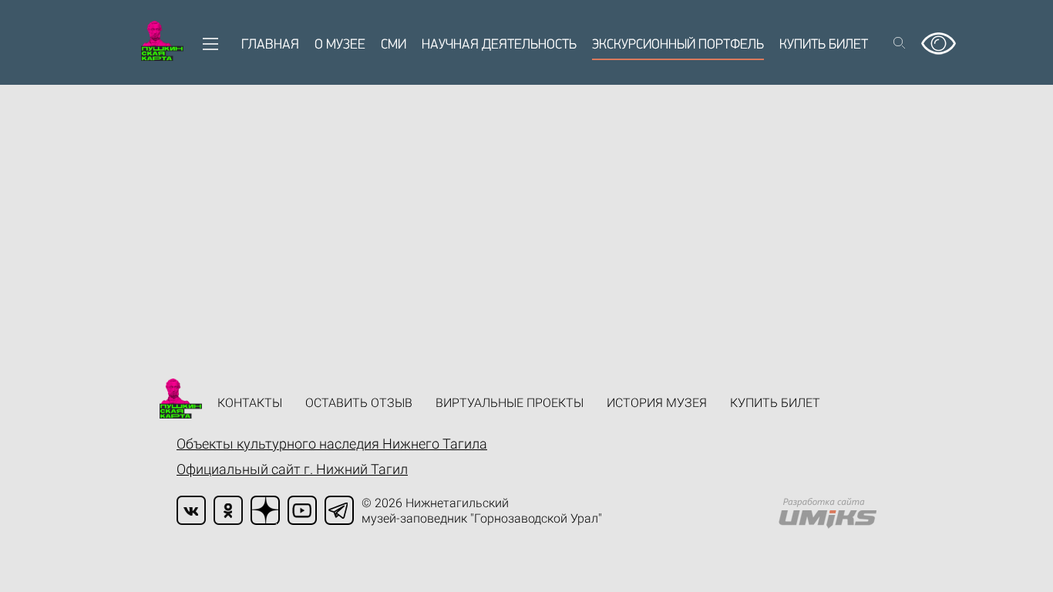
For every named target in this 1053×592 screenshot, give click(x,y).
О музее (340, 45)
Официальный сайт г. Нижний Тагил (292, 469)
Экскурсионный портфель (678, 45)
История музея (657, 402)
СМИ (393, 45)
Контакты (249, 402)
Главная (270, 45)
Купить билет (823, 45)
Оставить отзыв (358, 402)
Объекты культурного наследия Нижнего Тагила (332, 444)
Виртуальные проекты (510, 402)
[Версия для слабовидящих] (938, 38)
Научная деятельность (499, 45)
